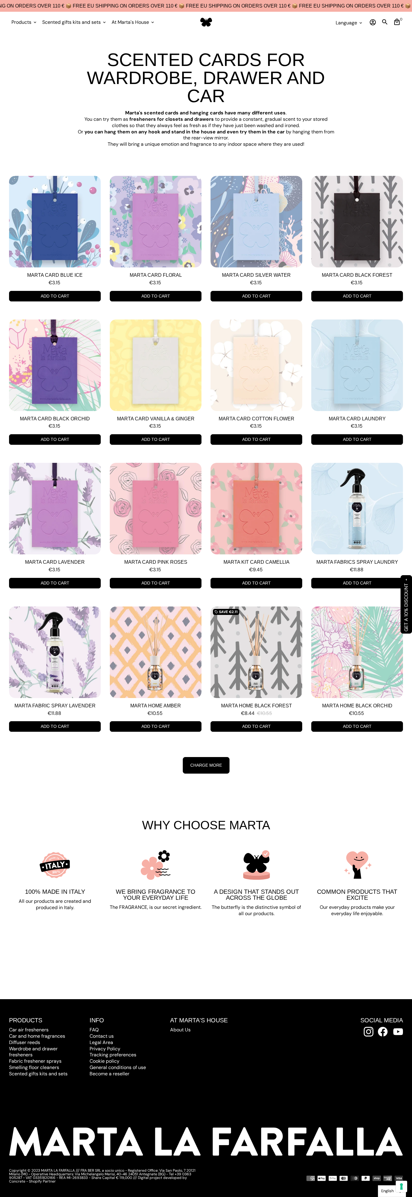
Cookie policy (104, 1061)
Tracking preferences (113, 1055)
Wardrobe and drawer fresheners (33, 1052)
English (387, 1190)
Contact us (102, 1036)
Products (24, 22)
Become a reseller (109, 1074)
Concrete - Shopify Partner (32, 1181)
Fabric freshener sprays (35, 1061)
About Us (180, 1030)
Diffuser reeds (24, 1042)
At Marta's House (133, 22)
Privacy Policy (105, 1049)
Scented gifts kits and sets (74, 22)
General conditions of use (118, 1067)
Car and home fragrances (37, 1036)
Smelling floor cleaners (34, 1067)
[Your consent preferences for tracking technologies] (401, 1186)
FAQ (94, 1030)
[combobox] (392, 1191)
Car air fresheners (29, 1030)
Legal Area (101, 1042)
